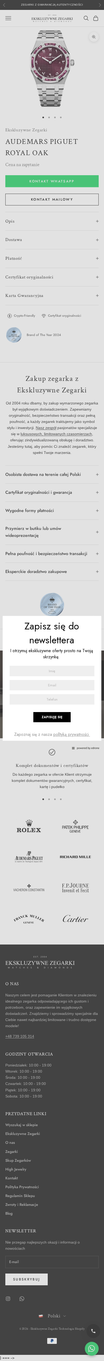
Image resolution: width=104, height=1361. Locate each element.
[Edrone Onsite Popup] (52, 680)
